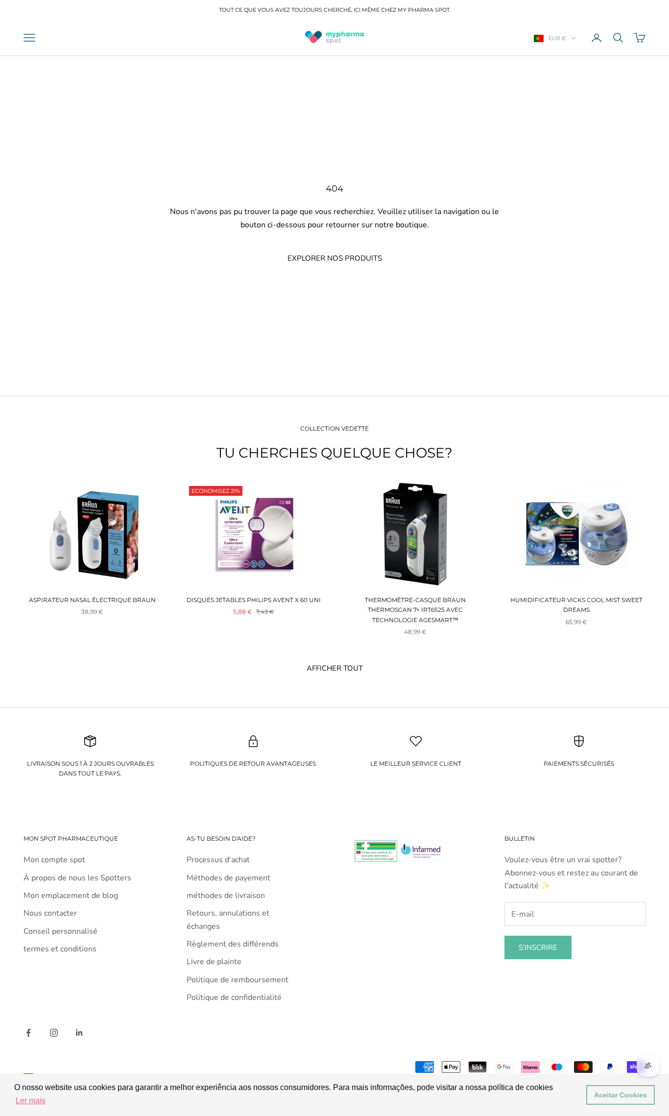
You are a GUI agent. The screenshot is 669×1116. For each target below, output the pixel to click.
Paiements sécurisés (579, 763)
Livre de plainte (214, 961)
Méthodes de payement (228, 878)
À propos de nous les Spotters (77, 878)
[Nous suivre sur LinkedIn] (79, 1033)
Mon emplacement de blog (71, 895)
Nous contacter (50, 913)
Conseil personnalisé (60, 931)
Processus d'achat (218, 859)
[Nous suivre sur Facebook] (28, 1033)
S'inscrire (538, 947)
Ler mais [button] (31, 1100)
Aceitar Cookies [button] (620, 1095)
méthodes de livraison (226, 895)
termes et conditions (60, 949)
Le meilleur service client (415, 763)
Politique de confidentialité (234, 997)
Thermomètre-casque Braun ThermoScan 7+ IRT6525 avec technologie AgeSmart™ (415, 610)
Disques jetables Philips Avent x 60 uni (254, 600)
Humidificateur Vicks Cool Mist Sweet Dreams (576, 604)
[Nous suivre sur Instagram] (54, 1033)
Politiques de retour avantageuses (253, 763)
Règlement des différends (233, 944)
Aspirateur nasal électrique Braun (92, 600)
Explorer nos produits (334, 258)
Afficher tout (335, 668)
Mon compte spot (54, 859)
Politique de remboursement (237, 979)
